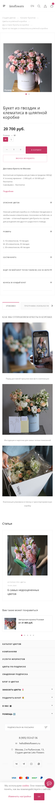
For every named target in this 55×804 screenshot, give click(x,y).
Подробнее (8, 191)
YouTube (31, 764)
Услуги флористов (13, 659)
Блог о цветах (10, 681)
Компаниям (9, 651)
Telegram (24, 764)
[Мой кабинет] (45, 5)
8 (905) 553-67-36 (28, 738)
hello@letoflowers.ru (29, 743)
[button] (26, 94)
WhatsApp (39, 764)
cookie (25, 785)
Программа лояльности (36, 306)
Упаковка (11, 306)
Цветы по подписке (14, 666)
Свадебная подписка (15, 674)
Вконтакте (16, 764)
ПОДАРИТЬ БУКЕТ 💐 (13, 697)
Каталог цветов (11, 644)
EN (32, 6)
